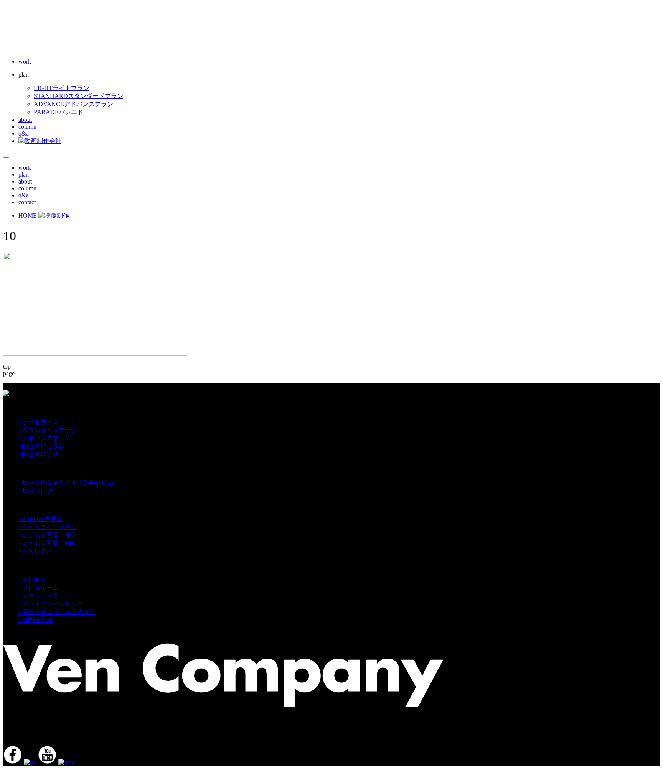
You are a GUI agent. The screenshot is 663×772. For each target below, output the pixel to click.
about (25, 119)
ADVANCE (73, 104)
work (24, 61)
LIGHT (61, 88)
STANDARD (78, 96)
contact (27, 202)
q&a (23, 133)
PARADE (58, 112)
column (27, 126)
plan (23, 174)
